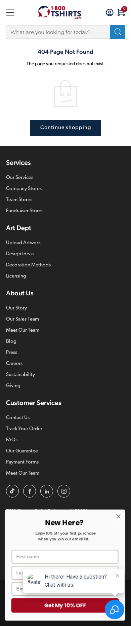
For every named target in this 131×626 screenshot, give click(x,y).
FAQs (11, 440)
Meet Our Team (22, 330)
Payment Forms (22, 462)
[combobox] (65, 32)
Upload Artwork (23, 243)
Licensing (16, 276)
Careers (14, 363)
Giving (13, 386)
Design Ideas (20, 254)
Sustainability (20, 374)
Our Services (19, 177)
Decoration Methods (28, 265)
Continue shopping (65, 128)
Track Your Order (24, 429)
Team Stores (19, 199)
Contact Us (18, 417)
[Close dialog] (119, 516)
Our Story (16, 308)
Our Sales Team (22, 319)
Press (11, 352)
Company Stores (24, 188)
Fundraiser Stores (24, 211)
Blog (11, 341)
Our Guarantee (22, 451)
